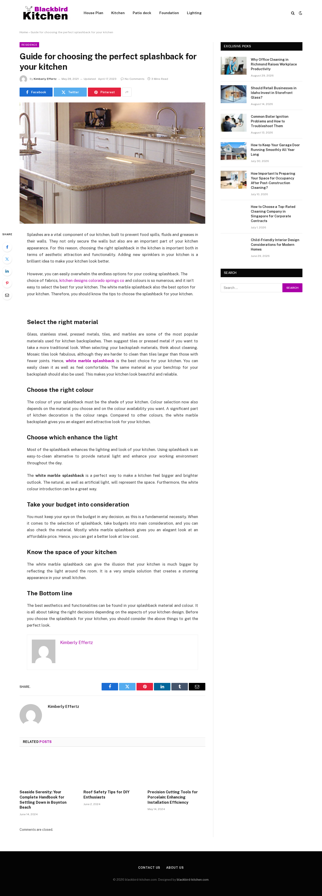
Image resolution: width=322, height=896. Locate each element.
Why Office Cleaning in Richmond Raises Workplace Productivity (274, 64)
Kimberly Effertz (45, 79)
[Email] (7, 295)
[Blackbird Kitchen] (45, 13)
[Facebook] (7, 247)
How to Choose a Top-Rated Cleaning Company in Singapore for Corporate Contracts (273, 214)
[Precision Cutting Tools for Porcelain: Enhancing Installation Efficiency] (176, 769)
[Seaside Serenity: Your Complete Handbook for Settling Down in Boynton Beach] (48, 769)
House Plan (93, 13)
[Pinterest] (7, 283)
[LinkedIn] (7, 271)
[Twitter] (7, 259)
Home (24, 32)
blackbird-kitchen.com (193, 879)
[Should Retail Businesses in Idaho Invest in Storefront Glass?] (234, 94)
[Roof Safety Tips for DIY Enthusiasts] (112, 769)
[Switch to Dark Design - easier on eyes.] (300, 13)
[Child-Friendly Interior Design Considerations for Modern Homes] (234, 246)
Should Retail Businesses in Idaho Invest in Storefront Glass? (274, 92)
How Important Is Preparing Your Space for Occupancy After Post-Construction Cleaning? (273, 181)
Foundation (169, 13)
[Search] (293, 13)
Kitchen (118, 13)
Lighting (194, 13)
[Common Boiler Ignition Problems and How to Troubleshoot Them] (234, 123)
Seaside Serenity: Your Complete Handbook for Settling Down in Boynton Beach (43, 800)
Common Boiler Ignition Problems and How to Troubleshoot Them (270, 121)
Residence (29, 44)
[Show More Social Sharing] (127, 92)
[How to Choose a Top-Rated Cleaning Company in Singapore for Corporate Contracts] (234, 213)
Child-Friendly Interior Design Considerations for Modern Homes (275, 244)
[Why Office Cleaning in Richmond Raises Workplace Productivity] (234, 66)
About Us (175, 867)
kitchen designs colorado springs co (91, 280)
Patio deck (142, 13)
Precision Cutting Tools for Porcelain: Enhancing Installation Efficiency (173, 797)
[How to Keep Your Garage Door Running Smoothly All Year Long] (234, 151)
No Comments (134, 79)
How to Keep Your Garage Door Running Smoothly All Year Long (275, 149)
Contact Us (149, 867)
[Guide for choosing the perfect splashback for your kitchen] (112, 163)
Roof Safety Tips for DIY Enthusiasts (106, 794)
